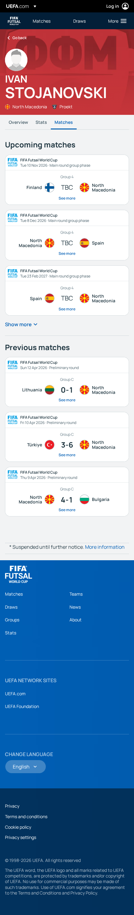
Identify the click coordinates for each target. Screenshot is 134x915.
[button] (116, 20)
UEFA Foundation (22, 706)
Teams (76, 594)
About (75, 620)
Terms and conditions (26, 816)
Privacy (12, 806)
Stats (41, 122)
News (75, 607)
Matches (64, 122)
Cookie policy (18, 827)
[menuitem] (48, 20)
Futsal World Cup (14, 21)
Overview (18, 122)
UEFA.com (15, 693)
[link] (42, 20)
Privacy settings (20, 837)
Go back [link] (19, 37)
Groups (12, 620)
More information (105, 546)
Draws (11, 607)
